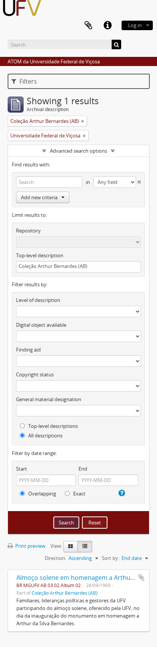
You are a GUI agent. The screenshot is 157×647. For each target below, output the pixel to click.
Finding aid (28, 349)
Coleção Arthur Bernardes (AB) (65, 593)
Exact (78, 493)
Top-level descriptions (52, 426)
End (82, 468)
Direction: (55, 558)
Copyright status (35, 374)
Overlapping (41, 493)
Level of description (38, 300)
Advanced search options (78, 150)
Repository (28, 230)
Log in (135, 25)
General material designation (48, 399)
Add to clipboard (141, 577)
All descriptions (44, 435)
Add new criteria (39, 197)
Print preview (29, 545)
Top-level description (39, 255)
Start (21, 468)
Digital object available (41, 324)
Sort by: (110, 558)
